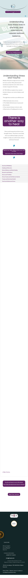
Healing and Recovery (7, 167)
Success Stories (6, 548)
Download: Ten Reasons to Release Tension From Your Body (13, 12)
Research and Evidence (7, 172)
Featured (5, 367)
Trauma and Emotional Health (9, 179)
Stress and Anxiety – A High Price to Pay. (13, 331)
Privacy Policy (6, 570)
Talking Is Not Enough (11, 393)
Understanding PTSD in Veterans (11, 457)
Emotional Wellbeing (7, 165)
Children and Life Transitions (11, 239)
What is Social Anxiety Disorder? (11, 266)
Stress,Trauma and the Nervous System (11, 176)
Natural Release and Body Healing (9, 170)
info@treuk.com (10, 558)
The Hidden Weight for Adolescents (11, 425)
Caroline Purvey (9, 237)
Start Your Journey (14, 494)
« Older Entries (6, 472)
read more (5, 210)
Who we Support (6, 545)
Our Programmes (6, 547)
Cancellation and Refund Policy (9, 572)
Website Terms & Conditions (16, 570)
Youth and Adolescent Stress (8, 181)
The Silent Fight (8, 363)
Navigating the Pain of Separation (11, 234)
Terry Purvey (8, 205)
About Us (5, 549)
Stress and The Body (6, 174)
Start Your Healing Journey (14, 52)
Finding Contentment (11, 203)
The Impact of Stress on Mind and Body (12, 299)
